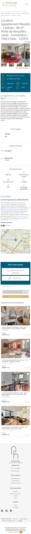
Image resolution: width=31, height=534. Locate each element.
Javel (21, 216)
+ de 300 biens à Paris (15, 478)
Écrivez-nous (17, 278)
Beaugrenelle (15, 216)
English (18, 520)
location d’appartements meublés (13, 203)
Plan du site (15, 518)
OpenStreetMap (22, 252)
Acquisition (15, 491)
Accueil (2, 11)
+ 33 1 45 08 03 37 (13, 220)
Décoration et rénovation (15, 493)
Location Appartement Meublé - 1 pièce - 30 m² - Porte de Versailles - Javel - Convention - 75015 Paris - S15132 (15, 394)
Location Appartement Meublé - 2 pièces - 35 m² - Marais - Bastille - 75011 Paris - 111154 (15, 427)
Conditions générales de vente (8, 520)
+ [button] (2, 231)
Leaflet (17, 252)
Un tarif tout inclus (15, 480)
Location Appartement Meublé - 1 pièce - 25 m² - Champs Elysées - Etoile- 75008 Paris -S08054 (15, 327)
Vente (15, 498)
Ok (21, 532)
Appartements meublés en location (13, 11)
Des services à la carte (15, 483)
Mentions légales (23, 518)
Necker (25, 216)
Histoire (15, 505)
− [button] (2, 233)
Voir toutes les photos (22, 68)
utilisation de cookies (14, 532)
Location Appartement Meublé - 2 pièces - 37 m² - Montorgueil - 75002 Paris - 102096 (15, 360)
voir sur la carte (19, 76)
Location (15, 495)
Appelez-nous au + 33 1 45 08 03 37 (17, 271)
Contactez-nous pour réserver (15, 296)
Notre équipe (15, 507)
